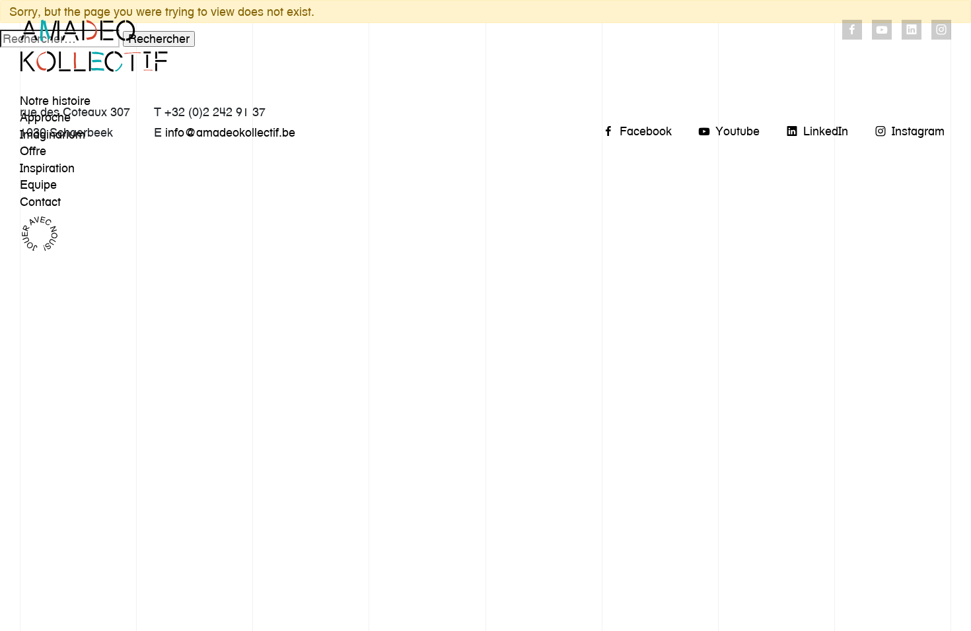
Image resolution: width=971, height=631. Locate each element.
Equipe (38, 184)
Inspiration (47, 168)
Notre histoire (55, 101)
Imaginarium (52, 134)
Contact (40, 202)
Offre (33, 151)
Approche (45, 117)
